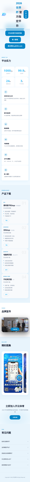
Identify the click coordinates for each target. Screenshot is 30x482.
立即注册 (26, 14)
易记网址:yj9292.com (15, 46)
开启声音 (15, 329)
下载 (6, 220)
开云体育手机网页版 (15, 33)
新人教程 (15, 40)
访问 (6, 270)
